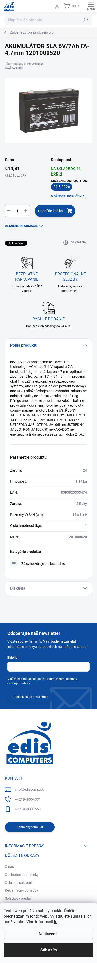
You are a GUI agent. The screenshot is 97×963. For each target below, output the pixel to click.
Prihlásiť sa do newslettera (30, 697)
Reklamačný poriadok (21, 890)
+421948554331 (28, 799)
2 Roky (81, 504)
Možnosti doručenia (67, 196)
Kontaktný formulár (30, 827)
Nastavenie (49, 933)
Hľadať (85, 20)
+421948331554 (28, 809)
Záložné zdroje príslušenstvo (43, 564)
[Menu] (91, 6)
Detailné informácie (21, 226)
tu (55, 921)
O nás (9, 867)
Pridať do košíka (50, 211)
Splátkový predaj (18, 898)
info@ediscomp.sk (29, 789)
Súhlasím (48, 950)
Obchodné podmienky (22, 875)
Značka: (14, 68)
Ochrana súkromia (19, 883)
